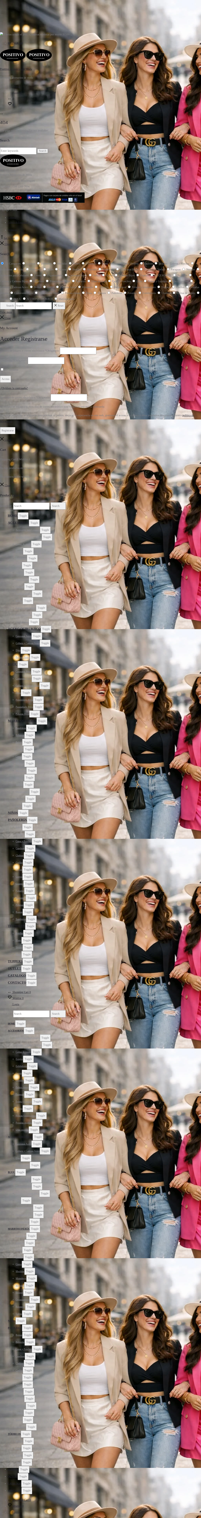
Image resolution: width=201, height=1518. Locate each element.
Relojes (19, 600)
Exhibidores (21, 558)
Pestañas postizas (24, 615)
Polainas (20, 905)
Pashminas (21, 898)
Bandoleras (21, 728)
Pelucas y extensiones (26, 607)
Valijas (19, 806)
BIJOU (12, 664)
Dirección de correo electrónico (25, 397)
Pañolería (17, 819)
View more (6, 312)
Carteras (19, 749)
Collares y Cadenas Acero (28, 643)
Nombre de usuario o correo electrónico (29, 350)
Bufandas (20, 834)
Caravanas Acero (23, 636)
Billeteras (20, 735)
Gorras (19, 869)
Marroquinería (22, 720)
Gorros (19, 876)
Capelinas (20, 848)
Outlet (14, 968)
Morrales (20, 777)
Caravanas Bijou (23, 671)
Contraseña (13, 360)
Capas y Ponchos (24, 841)
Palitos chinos (22, 579)
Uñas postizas (22, 622)
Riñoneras (20, 799)
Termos (19, 947)
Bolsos (19, 742)
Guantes (19, 883)
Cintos (19, 756)
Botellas (19, 933)
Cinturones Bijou (24, 678)
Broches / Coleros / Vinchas (29, 537)
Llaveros (20, 572)
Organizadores (22, 791)
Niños (13, 812)
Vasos (18, 954)
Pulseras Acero (23, 657)
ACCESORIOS (18, 522)
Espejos (19, 551)
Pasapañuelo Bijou (24, 707)
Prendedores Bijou (24, 699)
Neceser (19, 784)
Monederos (21, 770)
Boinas (19, 827)
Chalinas (20, 855)
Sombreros (21, 919)
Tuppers (15, 961)
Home (13, 515)
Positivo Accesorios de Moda (16, 69)
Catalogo (17, 975)
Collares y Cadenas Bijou (27, 685)
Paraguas (20, 586)
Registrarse (8, 430)
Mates (18, 940)
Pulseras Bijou (22, 714)
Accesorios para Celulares (28, 530)
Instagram (15, 43)
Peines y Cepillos (24, 593)
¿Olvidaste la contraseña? (14, 388)
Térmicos (16, 926)
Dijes (18, 650)
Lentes (19, 565)
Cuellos (19, 862)
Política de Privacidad (18, 222)
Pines (18, 692)
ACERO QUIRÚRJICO (24, 628)
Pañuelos (20, 890)
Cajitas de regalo (23, 544)
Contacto (12, 217)
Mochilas (20, 763)
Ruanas (19, 912)
